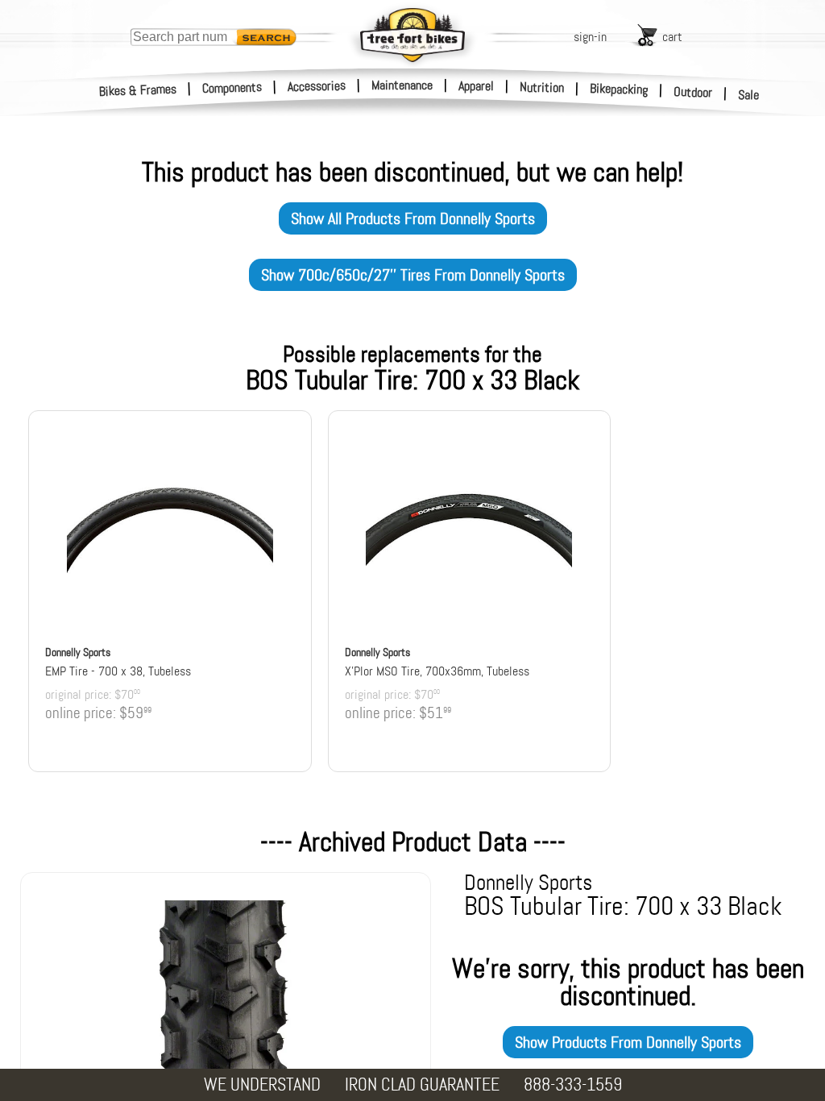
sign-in (590, 36)
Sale (749, 94)
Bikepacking (619, 89)
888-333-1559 (573, 1084)
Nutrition (542, 87)
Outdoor (693, 92)
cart (672, 36)
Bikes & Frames (138, 90)
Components (232, 87)
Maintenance (402, 85)
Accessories (317, 86)
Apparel (476, 85)
